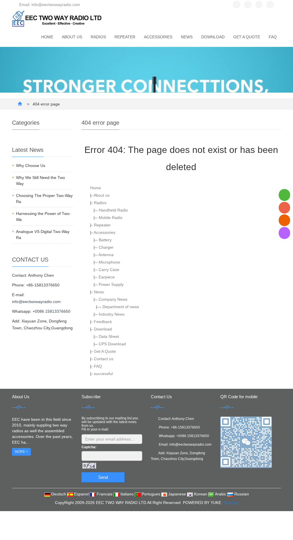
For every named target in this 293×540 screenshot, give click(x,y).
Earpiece (107, 277)
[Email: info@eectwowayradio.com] (284, 220)
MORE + (21, 452)
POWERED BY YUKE (202, 502)
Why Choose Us (30, 165)
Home (47, 37)
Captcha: (89, 447)
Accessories (158, 37)
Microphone (109, 262)
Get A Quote (246, 37)
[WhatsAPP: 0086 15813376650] (284, 195)
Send (103, 477)
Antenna (106, 254)
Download (213, 37)
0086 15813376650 (193, 436)
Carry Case (109, 269)
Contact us (103, 358)
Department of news (120, 306)
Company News (113, 299)
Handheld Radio (113, 210)
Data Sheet (109, 336)
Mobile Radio (110, 217)
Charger (106, 247)
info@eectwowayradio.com (36, 301)
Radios (98, 37)
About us (72, 37)
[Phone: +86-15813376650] (284, 208)
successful (103, 373)
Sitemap (230, 502)
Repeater (124, 37)
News (187, 37)
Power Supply (111, 284)
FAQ (273, 37)
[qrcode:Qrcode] (284, 233)
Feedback (103, 321)
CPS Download (112, 344)
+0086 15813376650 (51, 311)
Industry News (111, 314)
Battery (105, 240)
